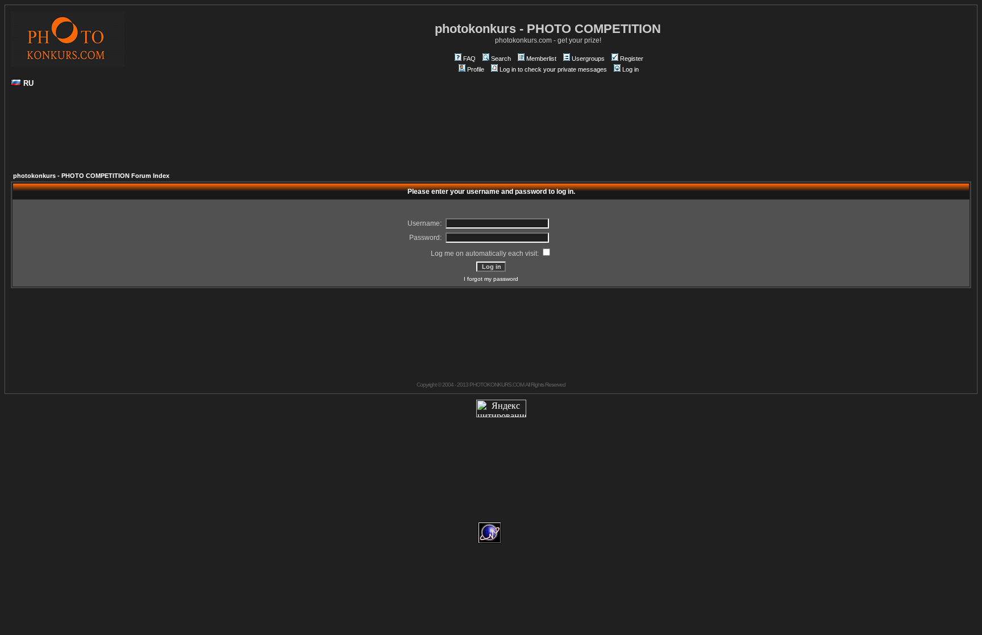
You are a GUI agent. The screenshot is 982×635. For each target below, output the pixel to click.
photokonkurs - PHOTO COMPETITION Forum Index (91, 175)
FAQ (469, 58)
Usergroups (588, 58)
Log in (630, 69)
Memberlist (541, 58)
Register (631, 58)
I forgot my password (491, 279)
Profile (475, 69)
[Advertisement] (491, 134)
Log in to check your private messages (553, 69)
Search (501, 58)
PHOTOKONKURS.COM (496, 384)
